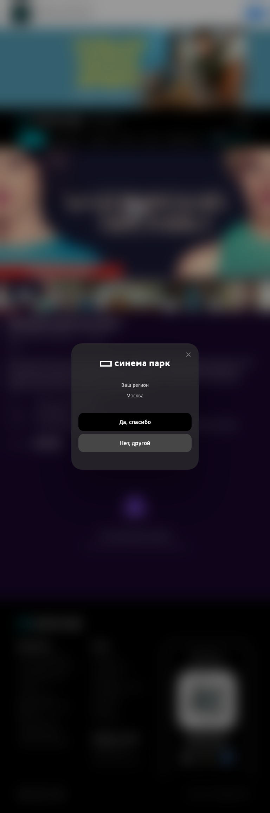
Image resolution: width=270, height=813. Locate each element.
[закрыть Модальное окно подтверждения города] (188, 354)
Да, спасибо (135, 422)
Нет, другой (135, 443)
